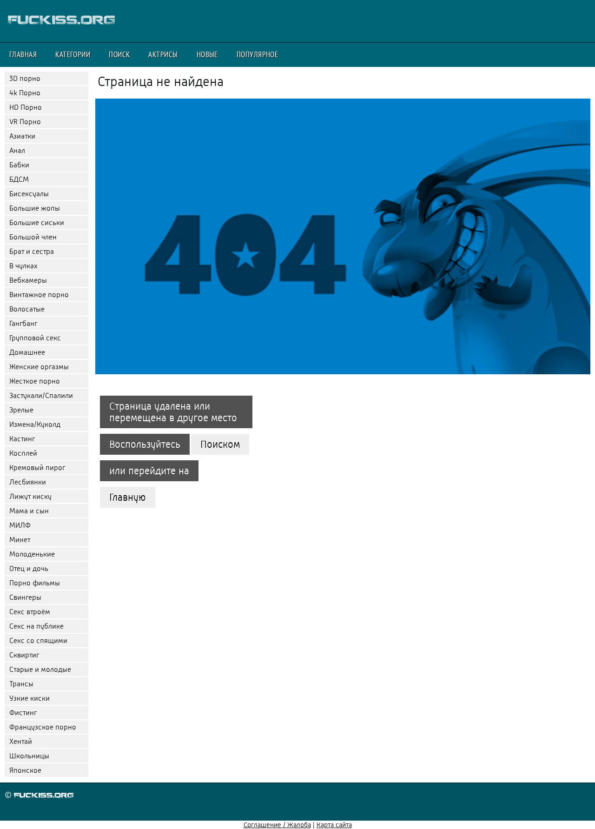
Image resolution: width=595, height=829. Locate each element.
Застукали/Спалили (41, 395)
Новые (207, 54)
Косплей (23, 453)
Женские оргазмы (39, 366)
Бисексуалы (29, 193)
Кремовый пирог (37, 467)
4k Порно (24, 92)
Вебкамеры (28, 280)
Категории (72, 54)
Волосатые (27, 309)
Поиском (220, 444)
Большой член (33, 236)
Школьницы (29, 755)
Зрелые (21, 409)
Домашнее (27, 352)
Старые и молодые (40, 669)
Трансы (21, 683)
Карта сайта (334, 825)
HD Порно (25, 107)
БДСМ (19, 179)
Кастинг (22, 438)
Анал (17, 150)
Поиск (119, 54)
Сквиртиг (24, 654)
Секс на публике (36, 626)
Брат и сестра (31, 251)
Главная (23, 54)
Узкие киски (29, 698)
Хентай (20, 741)
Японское (25, 770)
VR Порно (25, 121)
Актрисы (163, 54)
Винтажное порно (39, 294)
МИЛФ (20, 525)
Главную (127, 497)
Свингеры (25, 597)
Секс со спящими (38, 640)
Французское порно (42, 727)
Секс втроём (29, 611)
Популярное (257, 54)
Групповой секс (35, 337)
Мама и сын (29, 510)
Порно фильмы (34, 582)
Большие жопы (34, 208)
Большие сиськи (36, 222)
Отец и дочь (28, 568)
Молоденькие (32, 554)
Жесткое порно (34, 381)
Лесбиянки (27, 482)
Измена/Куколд (34, 424)
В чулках (23, 265)
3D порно (24, 78)
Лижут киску (30, 496)
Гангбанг (23, 323)
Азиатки (22, 136)
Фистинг (23, 712)
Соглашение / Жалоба (277, 825)
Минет (19, 539)
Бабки (19, 164)
